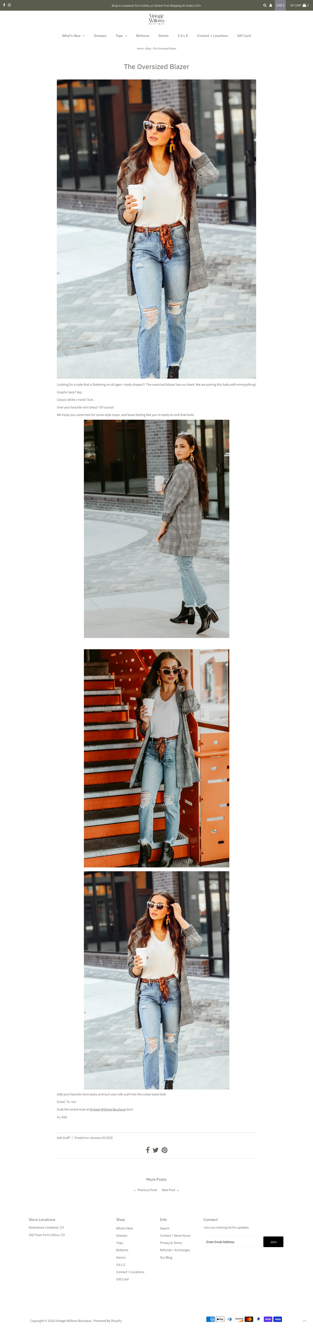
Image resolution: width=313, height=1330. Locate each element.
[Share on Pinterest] (164, 1151)
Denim (121, 1257)
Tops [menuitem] (119, 35)
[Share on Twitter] (155, 1151)
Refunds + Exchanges (175, 1250)
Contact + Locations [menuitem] (212, 35)
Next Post (168, 1190)
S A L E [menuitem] (183, 35)
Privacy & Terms (171, 1243)
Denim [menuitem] (164, 35)
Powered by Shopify (107, 1320)
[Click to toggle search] (265, 5)
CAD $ (280, 5)
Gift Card (122, 1279)
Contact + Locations (130, 1272)
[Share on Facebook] (148, 1151)
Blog (148, 48)
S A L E (120, 1264)
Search (164, 1228)
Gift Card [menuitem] (244, 35)
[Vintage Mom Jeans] (156, 866)
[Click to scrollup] (304, 1321)
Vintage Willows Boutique (108, 1109)
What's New (124, 1228)
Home (140, 48)
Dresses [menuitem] (100, 35)
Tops (119, 1243)
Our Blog (166, 1257)
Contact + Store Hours (175, 1235)
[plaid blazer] (156, 637)
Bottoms (122, 1250)
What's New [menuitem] (71, 35)
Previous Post (147, 1190)
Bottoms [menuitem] (142, 35)
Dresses (121, 1235)
